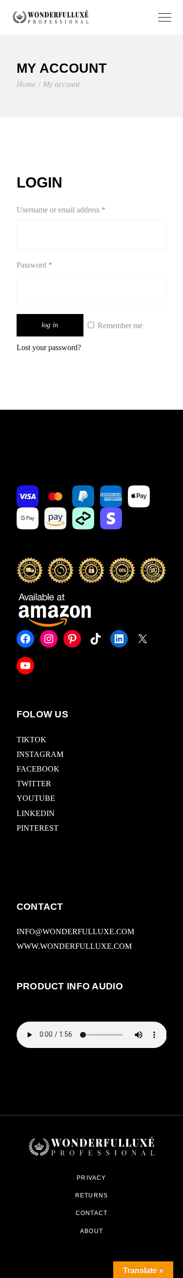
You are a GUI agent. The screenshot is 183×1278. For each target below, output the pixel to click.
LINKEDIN (36, 813)
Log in (50, 325)
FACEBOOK (38, 769)
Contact (91, 1213)
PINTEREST (38, 828)
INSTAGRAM (40, 754)
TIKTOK (31, 739)
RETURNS (91, 1195)
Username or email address (75, 209)
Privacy (91, 1177)
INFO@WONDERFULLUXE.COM (75, 931)
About (91, 1231)
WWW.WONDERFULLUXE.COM (74, 946)
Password (48, 264)
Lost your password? (49, 347)
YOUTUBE (36, 798)
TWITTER (34, 783)
